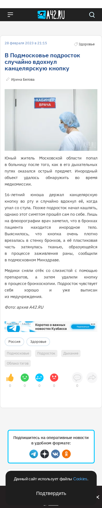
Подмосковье (18, 353)
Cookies (80, 478)
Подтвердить (51, 493)
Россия (14, 341)
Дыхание (70, 353)
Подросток (46, 353)
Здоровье (38, 341)
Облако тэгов (18, 363)
